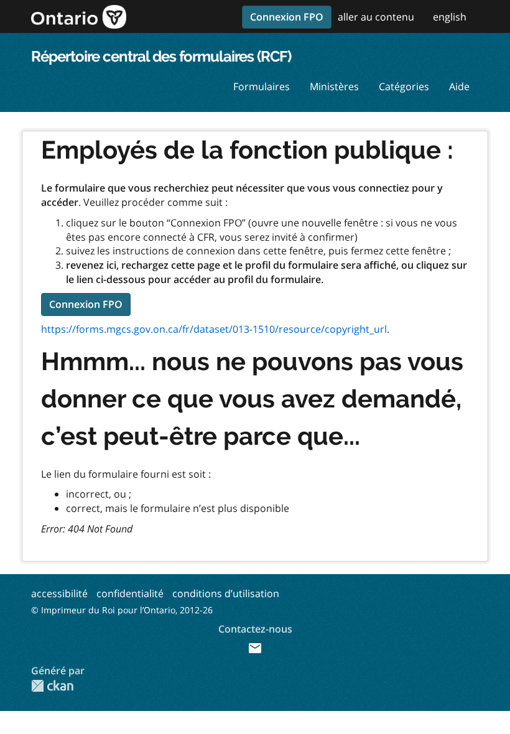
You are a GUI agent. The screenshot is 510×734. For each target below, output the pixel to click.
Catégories (404, 86)
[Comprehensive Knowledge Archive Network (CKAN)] (52, 685)
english (449, 17)
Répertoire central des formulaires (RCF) (161, 56)
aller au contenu (376, 17)
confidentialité (130, 593)
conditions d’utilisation (225, 593)
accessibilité (59, 593)
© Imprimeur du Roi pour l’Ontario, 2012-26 (122, 610)
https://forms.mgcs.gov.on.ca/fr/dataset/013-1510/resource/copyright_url (214, 329)
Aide (459, 86)
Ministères (334, 86)
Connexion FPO (286, 17)
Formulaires (261, 86)
